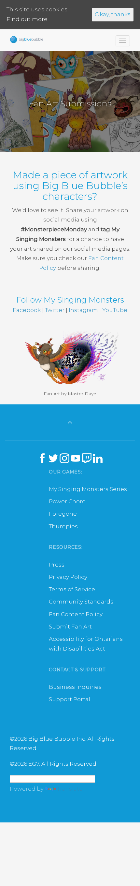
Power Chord (67, 501)
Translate (70, 788)
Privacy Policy (68, 577)
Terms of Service (72, 589)
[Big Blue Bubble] (26, 41)
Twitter (54, 310)
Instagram (83, 310)
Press (56, 564)
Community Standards (81, 601)
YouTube (114, 310)
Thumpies (63, 526)
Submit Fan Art (70, 626)
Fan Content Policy (76, 614)
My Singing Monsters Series (88, 489)
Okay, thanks (113, 14)
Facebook (27, 310)
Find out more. (28, 19)
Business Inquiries (75, 687)
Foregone (63, 513)
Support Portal (69, 699)
